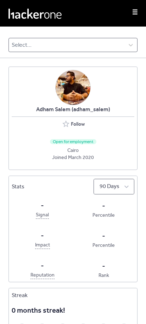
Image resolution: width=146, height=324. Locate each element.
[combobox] (12, 45)
